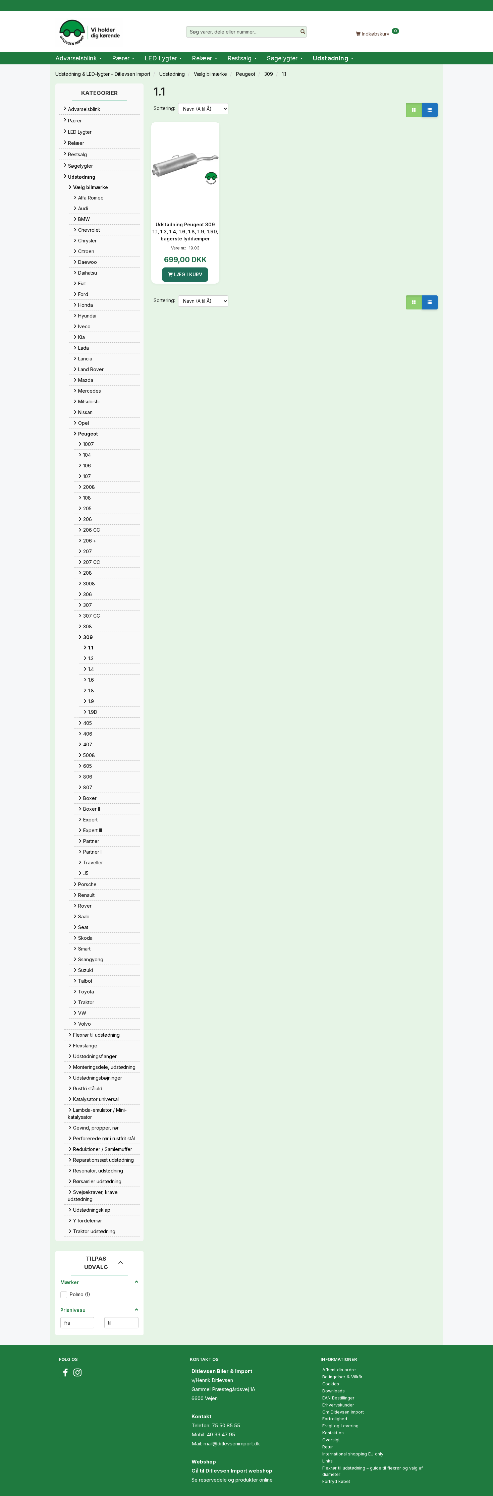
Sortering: (164, 108)
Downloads (333, 1390)
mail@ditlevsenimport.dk (232, 1443)
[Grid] (414, 110)
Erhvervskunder (338, 1404)
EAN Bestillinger (338, 1397)
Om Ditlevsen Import (343, 1412)
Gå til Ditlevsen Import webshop (231, 1471)
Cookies (330, 1383)
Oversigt (331, 1439)
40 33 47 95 (221, 1434)
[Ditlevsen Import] (89, 30)
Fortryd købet (336, 1481)
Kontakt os (333, 1432)
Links (327, 1460)
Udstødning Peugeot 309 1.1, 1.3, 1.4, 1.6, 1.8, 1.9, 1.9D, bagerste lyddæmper (185, 231)
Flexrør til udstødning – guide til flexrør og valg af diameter (372, 1471)
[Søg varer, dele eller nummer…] (302, 31)
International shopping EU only (352, 1453)
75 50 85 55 (226, 1425)
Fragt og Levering (340, 1425)
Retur (327, 1446)
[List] (430, 110)
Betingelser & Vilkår (342, 1376)
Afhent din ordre (339, 1369)
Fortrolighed (334, 1418)
